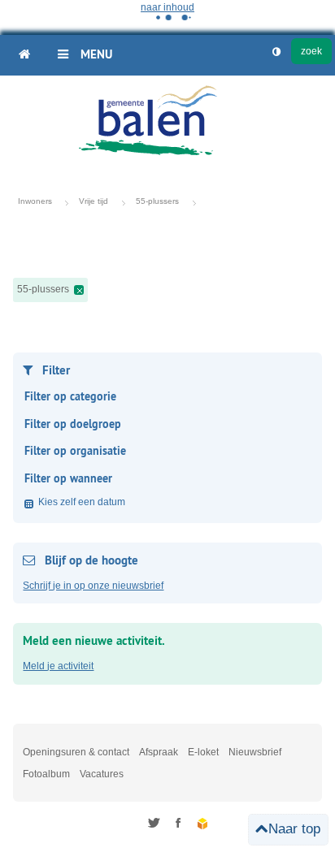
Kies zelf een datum (81, 502)
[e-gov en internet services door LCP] (204, 824)
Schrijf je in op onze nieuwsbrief (93, 585)
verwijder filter (79, 290)
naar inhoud (167, 7)
